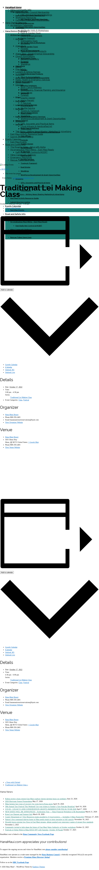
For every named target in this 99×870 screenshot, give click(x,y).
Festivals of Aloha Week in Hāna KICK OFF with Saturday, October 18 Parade (34, 830)
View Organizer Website (14, 422)
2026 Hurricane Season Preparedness (18, 801)
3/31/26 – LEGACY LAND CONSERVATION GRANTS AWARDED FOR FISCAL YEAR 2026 (40, 809)
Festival (26, 400)
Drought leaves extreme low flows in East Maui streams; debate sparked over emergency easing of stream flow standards (49, 822)
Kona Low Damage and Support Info (18, 814)
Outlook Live (10, 372)
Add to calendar (7, 290)
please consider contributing (56, 849)
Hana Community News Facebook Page (38, 834)
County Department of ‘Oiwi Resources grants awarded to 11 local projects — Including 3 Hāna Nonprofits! (44, 817)
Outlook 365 (9, 370)
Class (20, 400)
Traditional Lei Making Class (16, 211)
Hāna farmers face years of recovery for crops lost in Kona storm (29, 804)
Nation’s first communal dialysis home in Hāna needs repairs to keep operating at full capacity (39, 820)
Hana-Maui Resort (11, 415)
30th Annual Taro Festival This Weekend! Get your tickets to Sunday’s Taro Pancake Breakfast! (40, 807)
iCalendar (8, 367)
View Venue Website (12, 447)
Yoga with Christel (12, 208)
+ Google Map (33, 442)
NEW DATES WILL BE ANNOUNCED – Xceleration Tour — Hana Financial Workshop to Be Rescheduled (45, 812)
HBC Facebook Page (21, 862)
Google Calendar (11, 365)
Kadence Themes (38, 867)
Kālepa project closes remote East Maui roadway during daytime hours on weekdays (36, 799)
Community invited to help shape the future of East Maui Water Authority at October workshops (40, 827)
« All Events (4, 169)
